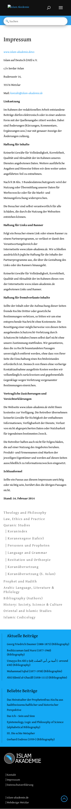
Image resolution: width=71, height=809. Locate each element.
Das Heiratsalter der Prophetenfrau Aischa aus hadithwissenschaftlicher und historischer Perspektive (35, 704)
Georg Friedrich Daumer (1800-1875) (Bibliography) (38, 644)
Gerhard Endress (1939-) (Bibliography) (31, 739)
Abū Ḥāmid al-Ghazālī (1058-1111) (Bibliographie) (37, 677)
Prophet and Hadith (20, 581)
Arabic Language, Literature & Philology (29, 589)
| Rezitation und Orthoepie (28, 559)
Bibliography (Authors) (23, 598)
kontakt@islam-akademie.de (26, 93)
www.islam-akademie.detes (19, 52)
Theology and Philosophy (25, 512)
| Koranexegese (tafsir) (25, 538)
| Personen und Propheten (28, 545)
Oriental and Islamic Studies (28, 611)
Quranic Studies (17, 525)
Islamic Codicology (20, 617)
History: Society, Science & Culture (33, 604)
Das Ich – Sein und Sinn (21, 716)
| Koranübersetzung (22, 566)
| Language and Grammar (26, 552)
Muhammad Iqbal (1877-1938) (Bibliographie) (34, 671)
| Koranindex (16, 531)
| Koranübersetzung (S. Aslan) (31, 573)
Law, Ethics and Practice (24, 519)
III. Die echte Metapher (21, 733)
